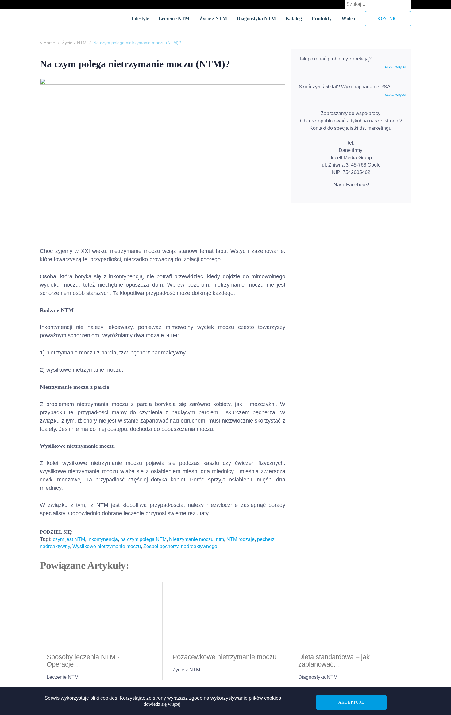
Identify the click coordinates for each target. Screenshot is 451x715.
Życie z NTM (213, 18)
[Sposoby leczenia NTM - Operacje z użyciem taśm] (100, 614)
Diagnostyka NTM (256, 18)
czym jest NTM (69, 539)
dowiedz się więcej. (163, 704)
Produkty (322, 18)
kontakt (388, 19)
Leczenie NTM (174, 18)
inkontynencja (102, 539)
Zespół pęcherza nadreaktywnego (180, 546)
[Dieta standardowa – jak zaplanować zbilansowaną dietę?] (351, 614)
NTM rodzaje (240, 539)
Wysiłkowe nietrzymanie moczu (106, 546)
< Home (47, 42)
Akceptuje (351, 702)
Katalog (294, 18)
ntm (220, 539)
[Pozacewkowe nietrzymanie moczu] (225, 614)
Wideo (348, 18)
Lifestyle (140, 18)
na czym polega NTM (143, 539)
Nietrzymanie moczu (191, 539)
